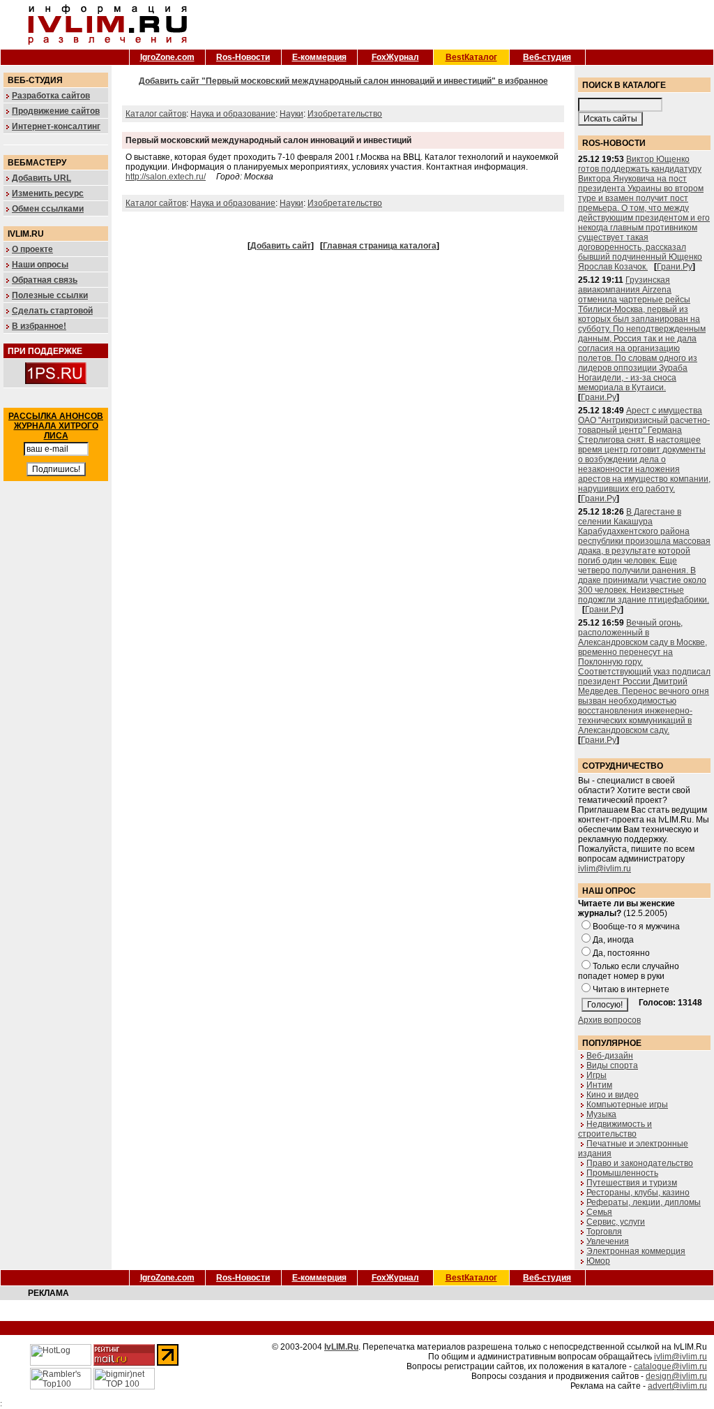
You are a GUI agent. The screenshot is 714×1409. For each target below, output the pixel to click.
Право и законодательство (639, 1163)
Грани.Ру (674, 267)
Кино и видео (612, 1095)
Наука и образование (232, 114)
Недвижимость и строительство (615, 1129)
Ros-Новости (243, 57)
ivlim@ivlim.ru (604, 868)
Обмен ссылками (48, 209)
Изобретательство (344, 114)
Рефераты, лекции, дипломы (643, 1202)
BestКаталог (471, 57)
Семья (599, 1212)
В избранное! (39, 326)
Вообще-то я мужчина (636, 926)
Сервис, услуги (615, 1222)
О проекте (32, 249)
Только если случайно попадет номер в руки (628, 971)
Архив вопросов (609, 1020)
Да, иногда (613, 940)
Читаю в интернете (631, 989)
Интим (599, 1085)
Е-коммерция (319, 57)
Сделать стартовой (52, 311)
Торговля (604, 1232)
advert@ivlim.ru (677, 1386)
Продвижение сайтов (56, 111)
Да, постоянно (621, 953)
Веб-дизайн (609, 1056)
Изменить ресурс (48, 193)
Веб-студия (547, 57)
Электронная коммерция (635, 1251)
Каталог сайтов (156, 114)
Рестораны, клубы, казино (638, 1192)
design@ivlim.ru (676, 1376)
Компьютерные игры (627, 1104)
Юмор (598, 1261)
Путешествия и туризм (631, 1183)
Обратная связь (44, 280)
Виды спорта (612, 1065)
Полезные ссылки (50, 295)
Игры (596, 1075)
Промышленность (622, 1173)
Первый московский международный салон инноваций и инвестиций (268, 140)
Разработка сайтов (51, 96)
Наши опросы (40, 265)
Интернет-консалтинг (56, 126)
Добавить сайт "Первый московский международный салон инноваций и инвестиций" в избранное (343, 81)
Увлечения (607, 1241)
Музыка (601, 1114)
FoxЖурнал (395, 57)
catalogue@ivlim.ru (670, 1366)
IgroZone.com (167, 57)
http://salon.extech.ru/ (166, 177)
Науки (291, 114)
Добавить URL (41, 178)
